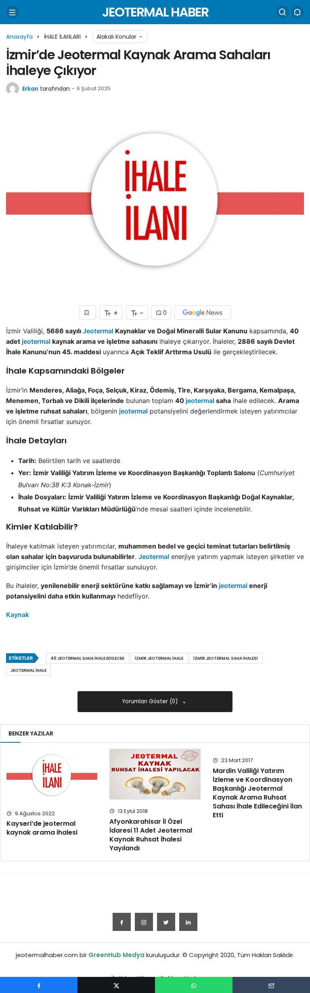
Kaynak (17, 615)
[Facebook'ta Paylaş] (39, 985)
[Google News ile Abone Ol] (202, 312)
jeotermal (36, 341)
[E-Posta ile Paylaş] (271, 985)
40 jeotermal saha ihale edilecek (87, 658)
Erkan (30, 89)
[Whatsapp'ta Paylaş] (193, 985)
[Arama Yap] (282, 12)
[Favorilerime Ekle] (88, 312)
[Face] (122, 922)
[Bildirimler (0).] (297, 12)
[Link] (188, 922)
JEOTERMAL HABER (155, 12)
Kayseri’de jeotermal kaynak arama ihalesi (42, 828)
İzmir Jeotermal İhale (159, 658)
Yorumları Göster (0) (150, 701)
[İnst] (144, 922)
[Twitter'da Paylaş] (116, 985)
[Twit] (166, 922)
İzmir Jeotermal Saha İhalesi (225, 658)
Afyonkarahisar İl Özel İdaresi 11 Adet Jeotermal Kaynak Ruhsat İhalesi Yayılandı (150, 835)
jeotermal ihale (28, 670)
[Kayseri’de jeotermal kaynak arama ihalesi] (51, 775)
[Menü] (12, 12)
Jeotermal (98, 331)
